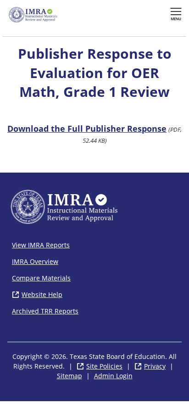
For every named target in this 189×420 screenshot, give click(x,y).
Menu (176, 18)
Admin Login (113, 375)
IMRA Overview (35, 261)
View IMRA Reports (41, 245)
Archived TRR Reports (45, 311)
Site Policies (104, 366)
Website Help (42, 294)
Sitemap (69, 375)
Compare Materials (41, 278)
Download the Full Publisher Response (87, 128)
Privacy (155, 366)
